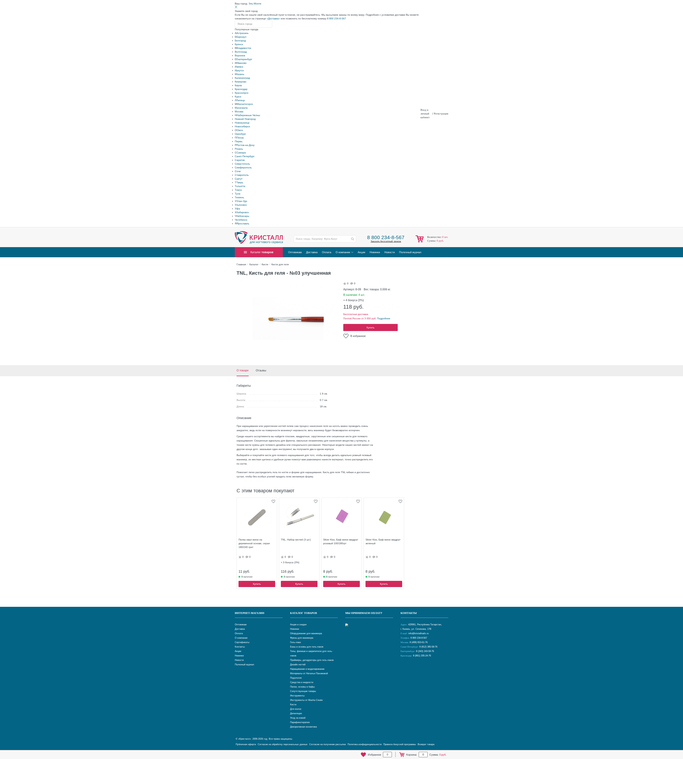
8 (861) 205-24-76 (422, 655)
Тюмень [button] (239, 197)
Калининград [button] (242, 77)
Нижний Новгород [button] (245, 119)
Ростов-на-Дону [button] (245, 145)
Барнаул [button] (241, 36)
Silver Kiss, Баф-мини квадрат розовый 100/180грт (340, 541)
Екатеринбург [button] (244, 59)
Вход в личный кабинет (425, 113)
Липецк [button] (240, 100)
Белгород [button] (240, 40)
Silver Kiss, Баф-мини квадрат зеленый (383, 541)
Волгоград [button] (241, 51)
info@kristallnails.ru (418, 633)
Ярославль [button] (243, 223)
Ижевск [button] (239, 66)
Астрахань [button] (242, 33)
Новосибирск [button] (242, 126)
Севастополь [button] (242, 163)
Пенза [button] (240, 137)
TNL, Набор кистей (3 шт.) (296, 539)
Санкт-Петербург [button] (245, 156)
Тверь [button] (239, 182)
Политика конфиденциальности (365, 744)
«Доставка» (273, 18)
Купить (370, 327)
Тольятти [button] (240, 186)
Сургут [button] (238, 178)
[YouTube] (413, 667)
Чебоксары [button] (242, 216)
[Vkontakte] (404, 667)
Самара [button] (241, 152)
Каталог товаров (303, 613)
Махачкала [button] (241, 107)
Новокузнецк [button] (242, 122)
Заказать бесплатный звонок (386, 241)
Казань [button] (240, 74)
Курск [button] (238, 96)
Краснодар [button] (241, 89)
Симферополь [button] (243, 167)
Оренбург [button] (240, 133)
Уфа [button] (237, 208)
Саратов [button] (240, 160)
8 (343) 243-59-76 (425, 651)
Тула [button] (237, 193)
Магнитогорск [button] (245, 104)
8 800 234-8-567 (336, 18)
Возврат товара (426, 744)
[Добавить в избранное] (273, 501)
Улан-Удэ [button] (241, 201)
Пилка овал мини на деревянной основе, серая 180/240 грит (254, 543)
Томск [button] (238, 189)
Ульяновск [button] (241, 204)
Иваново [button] (242, 63)
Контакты (409, 613)
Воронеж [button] (240, 55)
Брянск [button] (239, 44)
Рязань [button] (239, 148)
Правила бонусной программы (399, 744)
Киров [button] (238, 85)
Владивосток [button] (243, 48)
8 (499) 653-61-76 (419, 642)
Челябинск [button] (241, 219)
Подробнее (383, 318)
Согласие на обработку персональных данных (283, 744)
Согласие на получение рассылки (327, 744)
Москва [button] (239, 111)
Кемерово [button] (240, 81)
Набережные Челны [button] (248, 115)
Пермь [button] (238, 141)
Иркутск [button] (239, 70)
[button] (254, 3)
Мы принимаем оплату (363, 613)
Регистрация (441, 113)
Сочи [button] (238, 171)
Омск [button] (240, 130)
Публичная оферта (246, 744)
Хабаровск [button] (242, 212)
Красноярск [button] (241, 92)
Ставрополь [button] (242, 175)
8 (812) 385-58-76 (428, 646)
